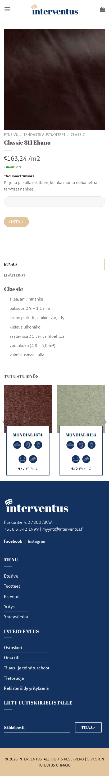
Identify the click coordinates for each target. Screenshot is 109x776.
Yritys (9, 606)
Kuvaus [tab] (11, 264)
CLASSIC (78, 134)
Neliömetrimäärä (19, 175)
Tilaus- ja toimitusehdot (26, 667)
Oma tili (12, 657)
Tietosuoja (14, 678)
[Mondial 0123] (81, 409)
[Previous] (3, 432)
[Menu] (7, 9)
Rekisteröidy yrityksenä (26, 688)
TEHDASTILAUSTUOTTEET (44, 134)
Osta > (16, 222)
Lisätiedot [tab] (15, 275)
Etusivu (11, 134)
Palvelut (12, 596)
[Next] (105, 432)
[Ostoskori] (102, 9)
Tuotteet (12, 586)
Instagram (37, 541)
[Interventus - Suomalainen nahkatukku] (54, 9)
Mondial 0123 (81, 435)
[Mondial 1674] (28, 409)
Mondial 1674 (28, 435)
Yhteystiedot (16, 616)
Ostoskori (13, 647)
